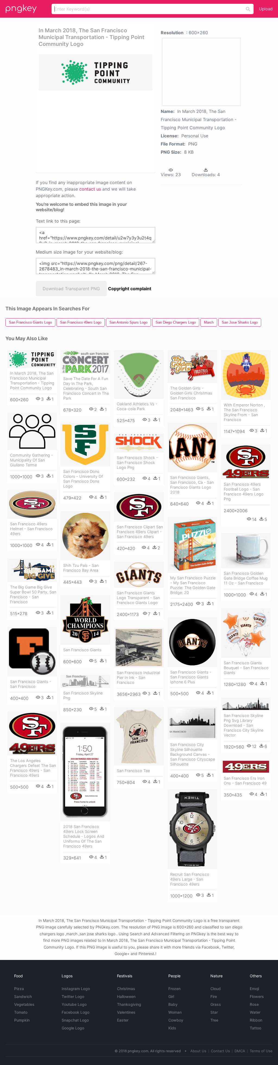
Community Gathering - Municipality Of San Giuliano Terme (31, 460)
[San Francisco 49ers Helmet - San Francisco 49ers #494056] (32, 504)
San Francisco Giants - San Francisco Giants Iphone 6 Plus (190, 677)
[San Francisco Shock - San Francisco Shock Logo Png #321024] (139, 443)
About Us (198, 1051)
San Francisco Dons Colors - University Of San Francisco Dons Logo (83, 478)
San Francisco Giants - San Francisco (30, 684)
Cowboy (175, 1020)
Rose (254, 1004)
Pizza (19, 988)
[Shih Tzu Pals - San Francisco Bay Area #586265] (85, 536)
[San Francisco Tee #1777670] (139, 736)
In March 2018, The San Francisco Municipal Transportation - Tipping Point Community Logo (32, 380)
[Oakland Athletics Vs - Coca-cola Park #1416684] (139, 374)
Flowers (257, 996)
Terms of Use (261, 1051)
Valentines (126, 1012)
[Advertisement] (122, 131)
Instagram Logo (76, 988)
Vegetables (24, 1004)
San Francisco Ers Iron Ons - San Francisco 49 (245, 780)
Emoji (254, 988)
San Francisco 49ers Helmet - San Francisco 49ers (31, 529)
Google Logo (73, 1028)
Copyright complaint (129, 288)
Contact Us (220, 1051)
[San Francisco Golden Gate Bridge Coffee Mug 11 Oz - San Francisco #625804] (246, 550)
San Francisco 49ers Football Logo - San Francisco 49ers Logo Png (244, 491)
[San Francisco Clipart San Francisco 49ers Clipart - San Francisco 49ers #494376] (139, 507)
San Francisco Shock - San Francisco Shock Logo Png (137, 462)
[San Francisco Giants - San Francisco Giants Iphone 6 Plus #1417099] (192, 642)
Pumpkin (22, 1020)
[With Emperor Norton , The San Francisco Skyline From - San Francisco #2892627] (246, 375)
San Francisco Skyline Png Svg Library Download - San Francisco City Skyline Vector (243, 725)
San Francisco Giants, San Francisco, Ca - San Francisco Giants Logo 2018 (192, 484)
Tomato (20, 1012)
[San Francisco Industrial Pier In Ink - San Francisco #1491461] (139, 648)
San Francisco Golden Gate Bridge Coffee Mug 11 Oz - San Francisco (246, 578)
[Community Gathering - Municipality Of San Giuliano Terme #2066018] (32, 431)
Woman (175, 1012)
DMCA (240, 1051)
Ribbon (256, 1020)
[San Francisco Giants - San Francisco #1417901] (32, 652)
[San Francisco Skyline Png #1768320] (85, 681)
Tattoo (255, 1028)
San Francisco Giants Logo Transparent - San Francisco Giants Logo (138, 597)
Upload (266, 8)
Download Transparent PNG (71, 288)
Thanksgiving (129, 1004)
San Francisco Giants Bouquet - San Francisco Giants (246, 668)
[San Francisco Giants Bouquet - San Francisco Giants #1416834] (246, 633)
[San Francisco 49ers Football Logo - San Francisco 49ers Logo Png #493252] (246, 461)
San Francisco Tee (133, 770)
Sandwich (23, 996)
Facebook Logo (75, 1012)
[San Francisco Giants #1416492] (85, 620)
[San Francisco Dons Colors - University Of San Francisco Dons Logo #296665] (85, 444)
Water (255, 1012)
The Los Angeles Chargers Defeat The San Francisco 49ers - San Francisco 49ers (33, 768)
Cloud (215, 988)
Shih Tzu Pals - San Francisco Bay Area (81, 568)
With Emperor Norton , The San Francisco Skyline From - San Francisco (244, 412)
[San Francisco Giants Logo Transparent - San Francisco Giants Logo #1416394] (139, 575)
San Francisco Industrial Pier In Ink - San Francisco (138, 677)
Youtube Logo (74, 1004)
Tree (214, 1020)
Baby (173, 1004)
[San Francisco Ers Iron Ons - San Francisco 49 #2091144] (246, 766)
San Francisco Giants (82, 649)
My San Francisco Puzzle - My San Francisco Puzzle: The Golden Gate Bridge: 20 (193, 585)
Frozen (174, 988)
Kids (172, 1028)
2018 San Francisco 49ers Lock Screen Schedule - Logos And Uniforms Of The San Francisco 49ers (83, 836)
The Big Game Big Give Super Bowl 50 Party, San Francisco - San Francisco (33, 594)
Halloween (126, 996)
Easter (122, 1020)
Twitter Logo (73, 996)
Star (214, 1012)
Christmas (126, 988)
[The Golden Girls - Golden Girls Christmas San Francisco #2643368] (192, 366)
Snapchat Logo (75, 1020)
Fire (213, 996)
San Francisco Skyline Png (83, 695)
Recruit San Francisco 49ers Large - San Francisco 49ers (189, 879)
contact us (90, 189)
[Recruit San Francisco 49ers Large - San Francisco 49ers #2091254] (192, 829)
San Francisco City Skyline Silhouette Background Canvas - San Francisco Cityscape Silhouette (192, 754)
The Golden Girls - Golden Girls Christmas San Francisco (191, 393)
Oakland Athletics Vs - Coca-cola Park (137, 406)
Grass (215, 1004)
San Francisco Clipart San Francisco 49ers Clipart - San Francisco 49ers (140, 531)
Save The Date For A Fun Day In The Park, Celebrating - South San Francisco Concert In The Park (86, 388)
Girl (171, 996)
